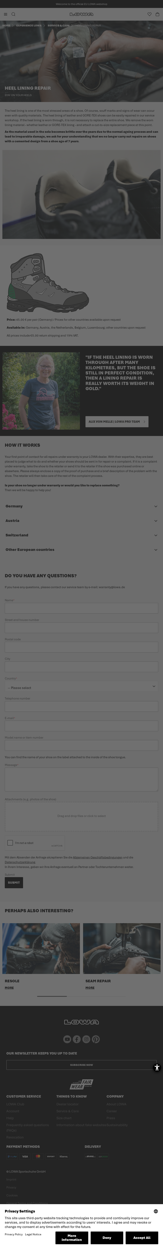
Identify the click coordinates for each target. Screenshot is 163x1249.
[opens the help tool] (157, 1068)
